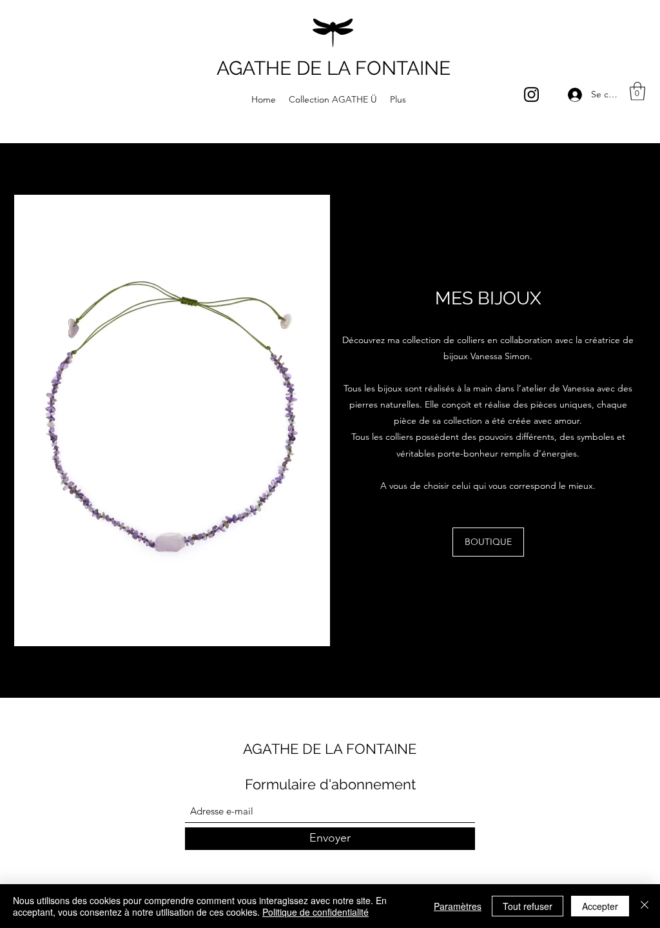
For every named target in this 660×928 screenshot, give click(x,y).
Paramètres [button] (457, 906)
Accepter (600, 906)
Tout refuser (527, 906)
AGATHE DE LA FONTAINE (334, 68)
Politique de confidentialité (315, 911)
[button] (637, 91)
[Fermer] (644, 906)
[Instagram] (531, 94)
